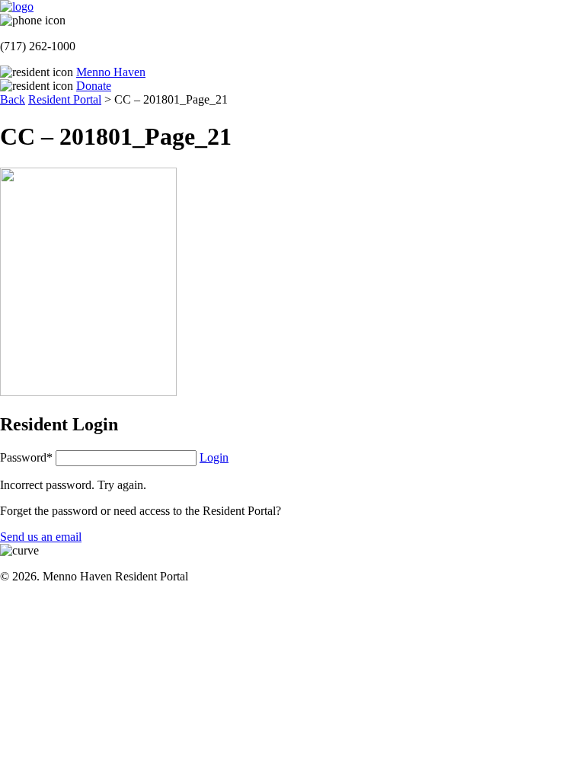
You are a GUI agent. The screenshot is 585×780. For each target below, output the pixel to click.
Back (12, 99)
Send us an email (41, 536)
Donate (93, 85)
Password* (26, 457)
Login (214, 457)
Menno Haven (110, 72)
